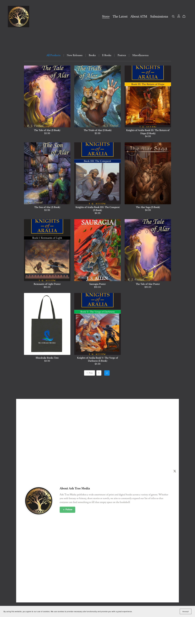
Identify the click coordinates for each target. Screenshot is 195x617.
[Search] (173, 16)
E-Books (106, 55)
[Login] (178, 15)
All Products (53, 55)
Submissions (159, 16)
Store (106, 16)
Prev (90, 373)
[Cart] (185, 16)
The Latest (120, 16)
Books (92, 55)
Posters (122, 55)
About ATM (138, 16)
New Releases (74, 55)
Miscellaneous (140, 55)
